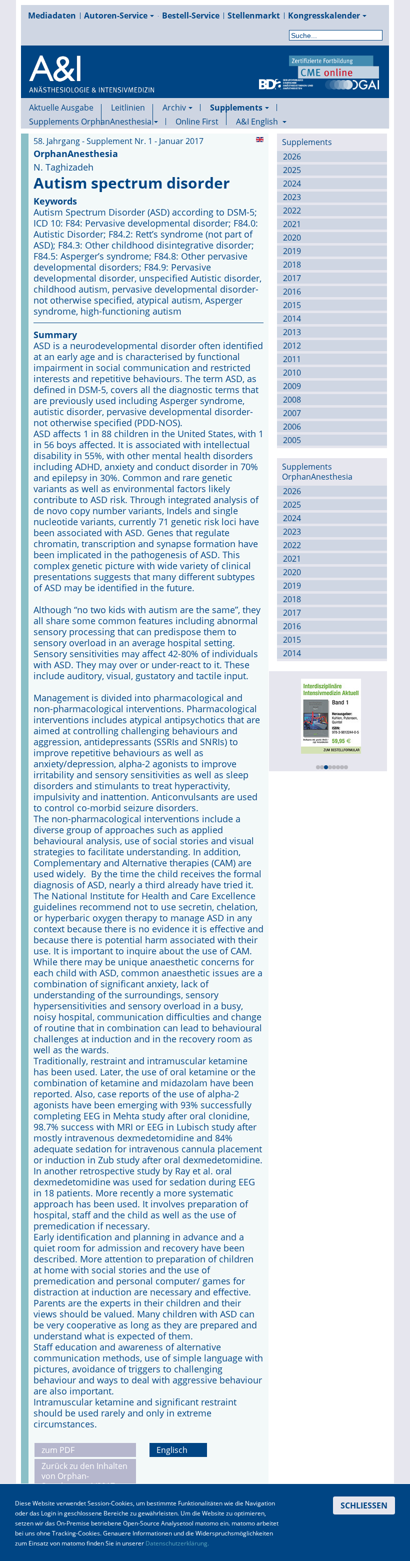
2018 (292, 264)
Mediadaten (52, 15)
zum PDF (58, 1450)
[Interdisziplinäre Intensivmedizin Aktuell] (329, 715)
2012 (292, 345)
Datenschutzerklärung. (177, 1543)
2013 (292, 332)
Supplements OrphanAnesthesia (90, 121)
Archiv (174, 107)
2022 (292, 210)
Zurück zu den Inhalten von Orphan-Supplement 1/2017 (85, 1476)
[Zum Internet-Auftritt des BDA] (286, 83)
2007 (292, 413)
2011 (292, 359)
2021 (292, 224)
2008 (292, 399)
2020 (292, 237)
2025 (292, 170)
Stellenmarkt (254, 15)
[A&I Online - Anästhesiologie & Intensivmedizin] (91, 86)
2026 (292, 156)
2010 (292, 372)
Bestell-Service (191, 15)
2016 (292, 291)
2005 (292, 440)
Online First (197, 121)
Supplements (236, 107)
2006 (292, 426)
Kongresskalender (324, 15)
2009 (292, 386)
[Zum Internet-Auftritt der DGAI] (352, 83)
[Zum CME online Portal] (334, 66)
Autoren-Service (116, 15)
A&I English (258, 121)
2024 (292, 183)
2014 (292, 318)
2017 (292, 278)
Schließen (364, 1505)
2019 (292, 251)
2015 (292, 305)
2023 (292, 197)
